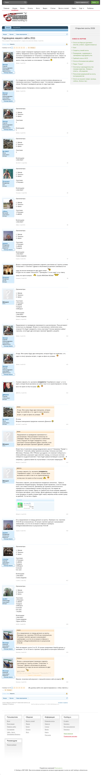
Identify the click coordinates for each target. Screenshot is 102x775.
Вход (8, 721)
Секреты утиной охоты (81, 50)
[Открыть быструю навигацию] (67, 34)
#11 (67, 364)
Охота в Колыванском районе (83, 61)
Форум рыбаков (11, 745)
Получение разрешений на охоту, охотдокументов (84, 75)
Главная (6, 8)
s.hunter (5, 559)
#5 (67, 193)
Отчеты (30, 8)
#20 (67, 682)
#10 (67, 336)
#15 (67, 514)
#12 (67, 392)
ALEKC (5, 599)
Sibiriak (35, 40)
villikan (5, 211)
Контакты (66, 724)
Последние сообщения (9, 30)
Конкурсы (67, 729)
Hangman (6, 277)
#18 (67, 624)
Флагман (6, 642)
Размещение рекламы (70, 736)
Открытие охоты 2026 (85, 28)
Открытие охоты (50, 721)
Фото (38, 8)
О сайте (66, 721)
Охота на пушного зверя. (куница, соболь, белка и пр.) (84, 80)
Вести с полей (64, 8)
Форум (14, 8)
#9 (67, 319)
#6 (67, 224)
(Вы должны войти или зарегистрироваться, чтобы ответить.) (48, 688)
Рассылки (48, 735)
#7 (67, 258)
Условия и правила (63, 702)
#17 (67, 580)
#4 (67, 163)
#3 (67, 133)
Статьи (53, 8)
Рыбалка (90, 8)
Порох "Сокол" (78, 64)
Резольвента (58, 768)
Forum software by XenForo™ (16, 702)
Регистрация (10, 724)
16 (28, 47)
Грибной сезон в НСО (80, 58)
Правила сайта (11, 727)
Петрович (6, 181)
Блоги (22, 8)
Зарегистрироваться (82, 2)
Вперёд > (33, 47)
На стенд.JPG (27, 503)
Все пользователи (69, 727)
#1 (67, 63)
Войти (94, 2)
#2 (67, 91)
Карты (74, 8)
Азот (74, 47)
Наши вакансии (68, 733)
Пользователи (16, 27)
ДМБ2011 (6, 395)
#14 (67, 462)
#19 (67, 652)
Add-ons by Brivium (45, 704)
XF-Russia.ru (10, 704)
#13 (67, 424)
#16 (67, 530)
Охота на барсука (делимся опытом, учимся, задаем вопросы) (85, 43)
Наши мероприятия (15, 40)
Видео (45, 8)
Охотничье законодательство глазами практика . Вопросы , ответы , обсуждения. (83, 69)
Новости (47, 724)
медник (5, 243)
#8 (67, 278)
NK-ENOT (6, 151)
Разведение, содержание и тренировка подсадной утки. (82, 54)
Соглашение (10, 729)
